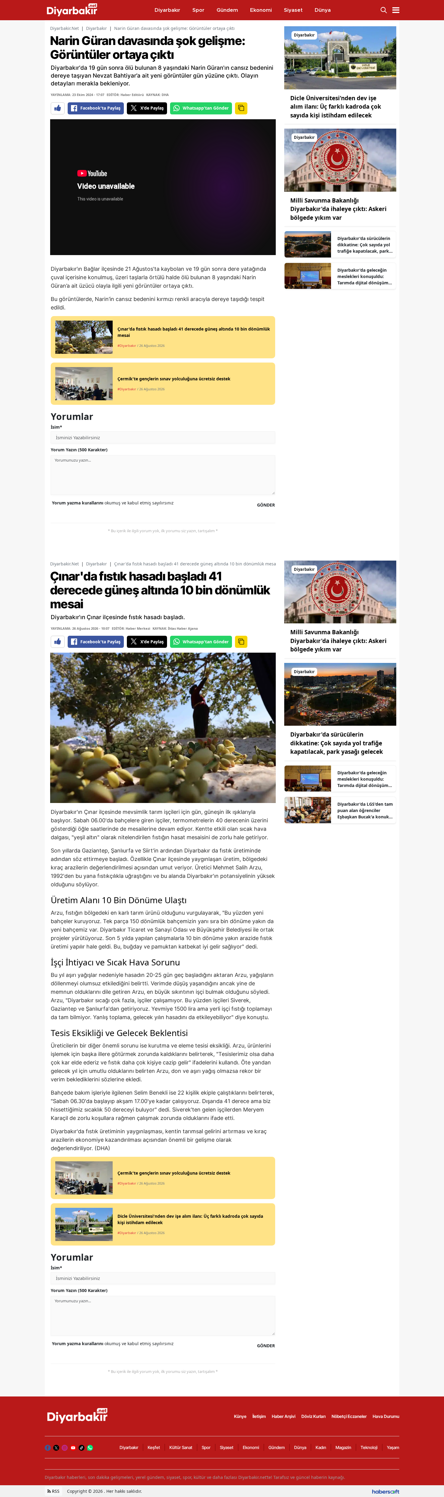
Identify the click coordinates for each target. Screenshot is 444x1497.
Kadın (321, 1447)
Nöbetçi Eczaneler (349, 1416)
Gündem (277, 1447)
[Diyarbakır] (340, 57)
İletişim (259, 1416)
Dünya (300, 1447)
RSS (55, 1491)
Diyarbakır (96, 28)
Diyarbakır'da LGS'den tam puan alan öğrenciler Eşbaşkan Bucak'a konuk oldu (365, 810)
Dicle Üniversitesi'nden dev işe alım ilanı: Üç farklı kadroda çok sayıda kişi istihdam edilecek (335, 106)
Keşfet (154, 1447)
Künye (240, 1416)
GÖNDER (266, 505)
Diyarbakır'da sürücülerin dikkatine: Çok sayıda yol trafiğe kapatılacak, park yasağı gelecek (363, 244)
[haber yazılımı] (385, 1491)
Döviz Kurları (313, 1416)
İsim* (56, 427)
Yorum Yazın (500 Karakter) (79, 450)
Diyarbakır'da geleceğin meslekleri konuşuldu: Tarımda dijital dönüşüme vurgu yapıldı (364, 276)
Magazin (343, 1447)
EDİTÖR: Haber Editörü (125, 94)
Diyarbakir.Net (64, 28)
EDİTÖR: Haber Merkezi (131, 628)
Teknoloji (369, 1447)
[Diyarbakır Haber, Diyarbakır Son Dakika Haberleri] (78, 1415)
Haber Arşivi (283, 1416)
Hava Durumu (386, 1416)
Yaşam (393, 1447)
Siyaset (226, 1447)
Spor (206, 1447)
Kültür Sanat (180, 1447)
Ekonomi (251, 1447)
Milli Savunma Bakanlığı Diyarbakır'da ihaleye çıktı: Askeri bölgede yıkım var (338, 209)
